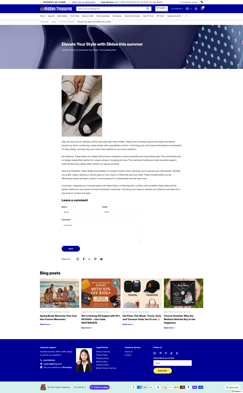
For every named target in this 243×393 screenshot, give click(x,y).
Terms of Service (103, 351)
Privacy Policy (102, 355)
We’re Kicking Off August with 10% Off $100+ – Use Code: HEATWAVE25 (101, 306)
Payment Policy (102, 365)
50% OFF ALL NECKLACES (84, 2)
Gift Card (160, 16)
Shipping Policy (102, 358)
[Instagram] (154, 353)
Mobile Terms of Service (106, 368)
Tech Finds (74, 16)
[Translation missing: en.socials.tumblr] (177, 353)
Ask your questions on (57, 367)
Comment (66, 220)
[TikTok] (171, 353)
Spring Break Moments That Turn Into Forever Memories (59, 304)
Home (42, 16)
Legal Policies (102, 347)
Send (70, 248)
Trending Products (67, 22)
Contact (128, 355)
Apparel (51, 16)
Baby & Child (87, 16)
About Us (129, 351)
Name (65, 207)
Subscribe (162, 371)
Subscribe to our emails (163, 358)
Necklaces (117, 16)
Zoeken (147, 9)
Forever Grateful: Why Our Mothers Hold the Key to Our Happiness (183, 306)
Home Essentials (103, 16)
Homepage (44, 22)
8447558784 (49, 360)
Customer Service (132, 347)
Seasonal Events (174, 16)
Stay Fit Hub (148, 16)
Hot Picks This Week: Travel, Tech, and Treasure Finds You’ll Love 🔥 (142, 304)
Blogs (54, 22)
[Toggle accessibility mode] (201, 2)
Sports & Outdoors (132, 16)
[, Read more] (189, 9)
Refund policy (102, 361)
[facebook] (166, 353)
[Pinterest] (160, 353)
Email (105, 207)
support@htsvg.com (52, 364)
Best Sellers (62, 16)
